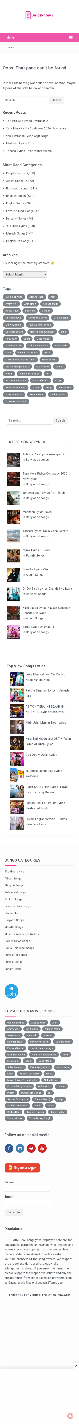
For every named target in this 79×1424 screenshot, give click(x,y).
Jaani (27, 338)
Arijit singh (30, 303)
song (49, 387)
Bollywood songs (17, 188)
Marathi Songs (15, 233)
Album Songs (15, 181)
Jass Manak (43, 338)
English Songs (15, 203)
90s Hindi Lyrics (16, 226)
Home (9, 47)
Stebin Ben (65, 387)
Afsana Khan (36, 296)
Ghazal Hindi (12, 913)
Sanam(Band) (40, 380)
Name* (9, 1182)
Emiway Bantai (13, 324)
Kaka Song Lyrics (38, 345)
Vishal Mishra (58, 394)
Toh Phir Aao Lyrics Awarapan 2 (27, 121)
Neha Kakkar (49, 359)
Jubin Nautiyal (13, 345)
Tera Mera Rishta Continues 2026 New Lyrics (36, 128)
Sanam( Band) (13, 969)
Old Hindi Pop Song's (17, 366)
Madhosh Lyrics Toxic (20, 143)
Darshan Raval (13, 317)
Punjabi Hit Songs (18, 241)
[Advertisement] (39, 1344)
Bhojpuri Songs (16, 196)
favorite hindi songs (40, 324)
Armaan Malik (50, 303)
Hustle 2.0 (11, 338)
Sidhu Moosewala (16, 387)
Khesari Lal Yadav (27, 352)
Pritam (9, 373)
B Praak (46, 310)
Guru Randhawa (14, 331)
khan (8, 352)
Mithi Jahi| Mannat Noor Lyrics (46, 722)
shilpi (58, 380)
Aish (53, 296)
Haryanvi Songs (16, 218)
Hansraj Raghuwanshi (42, 331)
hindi (64, 331)
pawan (59, 366)
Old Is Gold (42, 366)
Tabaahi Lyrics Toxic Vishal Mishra (29, 151)
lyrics (47, 352)
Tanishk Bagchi (14, 394)
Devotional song (37, 317)
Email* (9, 1196)
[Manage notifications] (70, 1416)
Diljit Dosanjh (61, 317)
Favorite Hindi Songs (20, 211)
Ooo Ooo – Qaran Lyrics (41, 754)
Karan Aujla (61, 345)
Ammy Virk (11, 303)
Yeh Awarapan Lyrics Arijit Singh (27, 136)
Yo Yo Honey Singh (16, 401)
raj (47, 373)
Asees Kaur (12, 310)
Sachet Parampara (16, 380)
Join (11, 994)
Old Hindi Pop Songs (17, 941)
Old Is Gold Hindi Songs (19, 948)
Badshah (30, 310)
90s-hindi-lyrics (14, 296)
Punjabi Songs (15, 173)
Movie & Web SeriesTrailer (20, 359)
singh (36, 387)
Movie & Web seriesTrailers (22, 934)
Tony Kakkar (37, 394)
